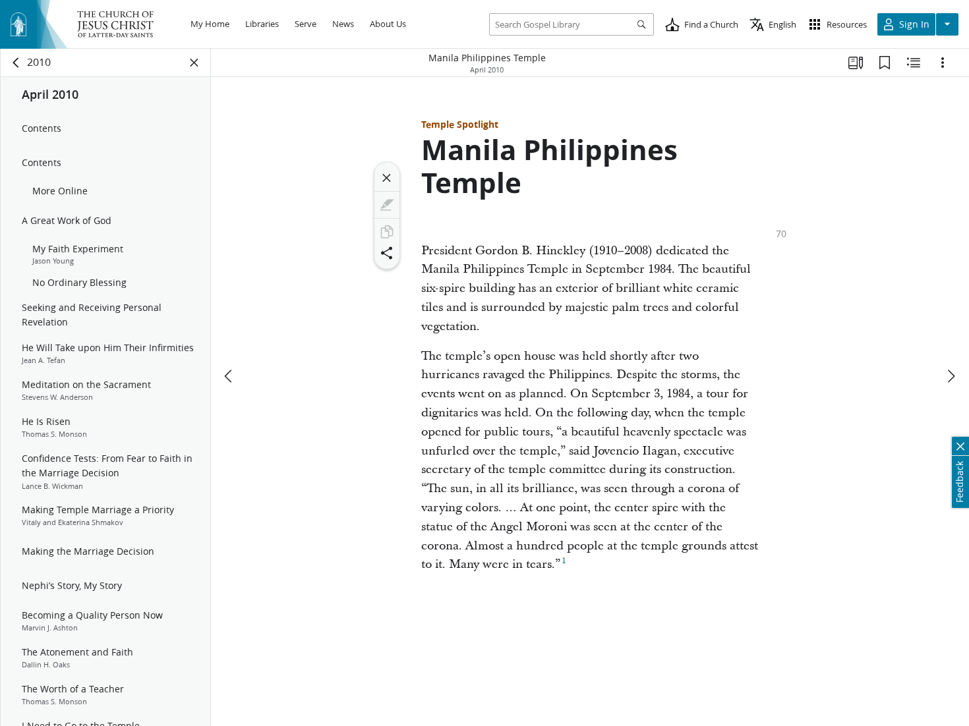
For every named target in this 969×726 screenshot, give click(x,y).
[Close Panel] (194, 62)
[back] (16, 62)
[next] (950, 376)
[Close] (386, 177)
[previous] (229, 376)
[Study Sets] (855, 62)
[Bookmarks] (884, 62)
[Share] (386, 253)
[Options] (942, 62)
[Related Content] (913, 62)
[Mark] (386, 204)
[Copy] (386, 231)
